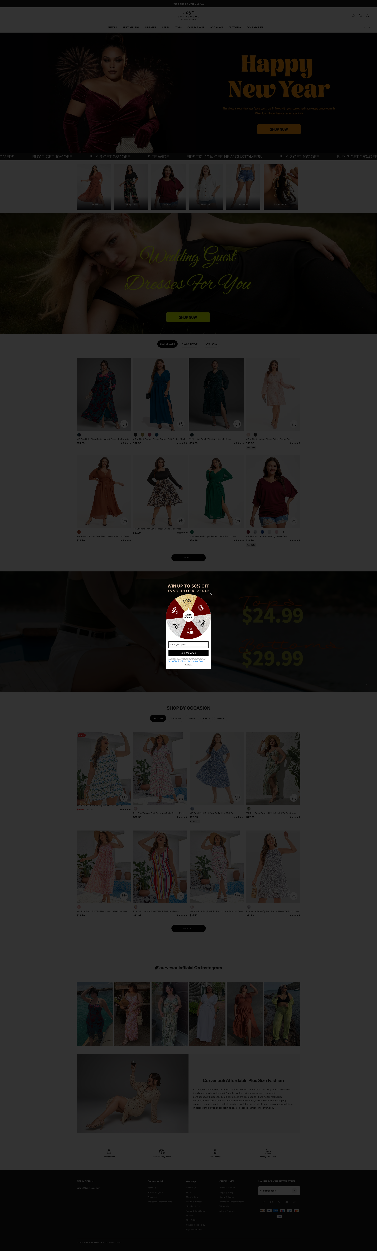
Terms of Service (174, 661)
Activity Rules (198, 661)
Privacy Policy (186, 661)
